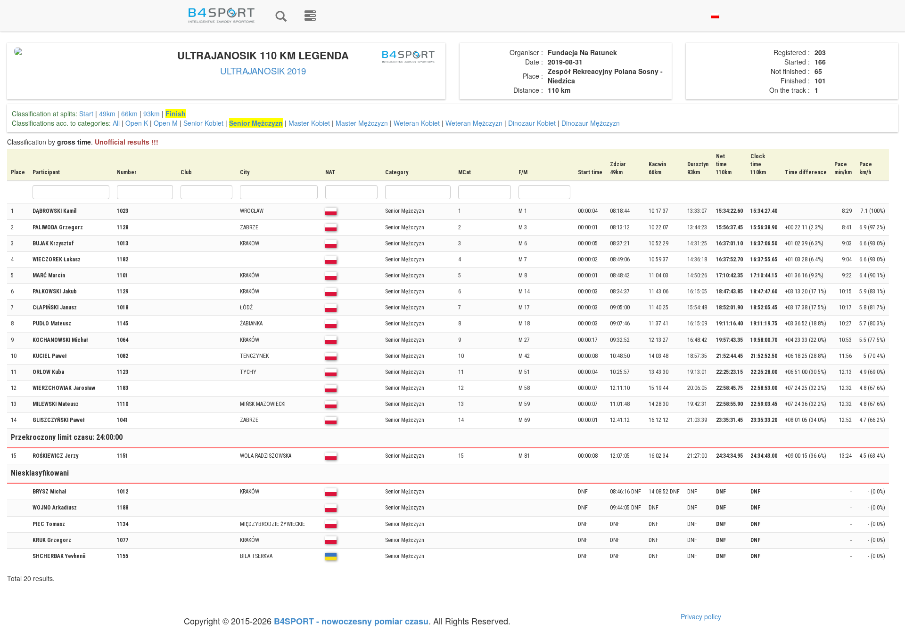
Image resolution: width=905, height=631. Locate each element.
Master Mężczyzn (362, 123)
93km (151, 113)
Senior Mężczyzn (256, 123)
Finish (175, 113)
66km (129, 113)
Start (86, 113)
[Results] (281, 15)
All (116, 123)
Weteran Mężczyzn (473, 123)
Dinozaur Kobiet (532, 123)
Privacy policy (701, 616)
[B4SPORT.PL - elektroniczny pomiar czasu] (310, 15)
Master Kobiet (309, 123)
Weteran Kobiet (417, 123)
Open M (166, 123)
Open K (136, 123)
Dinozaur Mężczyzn (590, 123)
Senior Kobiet (203, 123)
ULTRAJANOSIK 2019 (263, 71)
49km (107, 113)
